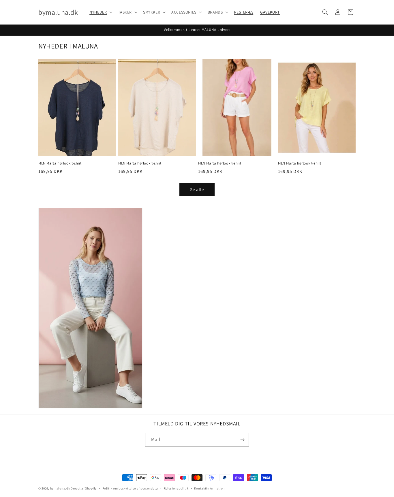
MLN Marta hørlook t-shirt (60, 163)
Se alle (197, 189)
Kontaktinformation (209, 488)
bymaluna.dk (60, 488)
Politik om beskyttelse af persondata (130, 488)
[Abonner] (242, 439)
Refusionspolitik (176, 488)
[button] (100, 12)
